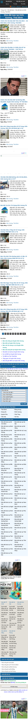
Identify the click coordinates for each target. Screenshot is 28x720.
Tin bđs (15, 3)
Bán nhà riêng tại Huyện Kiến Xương (13, 341)
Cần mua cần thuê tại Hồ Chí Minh (4, 626)
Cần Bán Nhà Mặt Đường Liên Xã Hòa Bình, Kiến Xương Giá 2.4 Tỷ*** (14, 178)
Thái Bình (15, 40)
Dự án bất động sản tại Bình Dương (20, 608)
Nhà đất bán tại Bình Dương (20, 614)
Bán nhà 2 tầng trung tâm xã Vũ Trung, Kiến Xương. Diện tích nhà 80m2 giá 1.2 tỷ (14, 310)
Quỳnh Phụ (4, 414)
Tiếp (24, 333)
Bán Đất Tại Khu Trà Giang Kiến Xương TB (14, 205)
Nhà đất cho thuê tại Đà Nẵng (4, 647)
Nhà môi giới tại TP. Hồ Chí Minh (10, 664)
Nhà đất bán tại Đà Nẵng (4, 642)
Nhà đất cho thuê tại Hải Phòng (12, 647)
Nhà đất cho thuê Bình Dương (20, 620)
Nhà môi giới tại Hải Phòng (9, 671)
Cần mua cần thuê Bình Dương (20, 626)
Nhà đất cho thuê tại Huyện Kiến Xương (13, 352)
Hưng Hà (3, 412)
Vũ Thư (17, 416)
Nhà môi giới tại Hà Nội (8, 662)
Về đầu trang (13, 686)
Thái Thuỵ (17, 414)
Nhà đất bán (9, 1)
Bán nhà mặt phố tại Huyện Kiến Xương (14, 349)
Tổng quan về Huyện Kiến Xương (11, 358)
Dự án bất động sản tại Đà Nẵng (4, 637)
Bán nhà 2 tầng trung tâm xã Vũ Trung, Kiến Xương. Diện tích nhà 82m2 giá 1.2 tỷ (14, 127)
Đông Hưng (18, 409)
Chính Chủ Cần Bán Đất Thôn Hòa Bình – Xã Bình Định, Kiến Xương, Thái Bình (14, 22)
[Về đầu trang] (26, 718)
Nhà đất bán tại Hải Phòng (13, 642)
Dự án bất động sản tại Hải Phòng (12, 637)
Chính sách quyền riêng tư (16, 692)
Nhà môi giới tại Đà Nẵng (8, 669)
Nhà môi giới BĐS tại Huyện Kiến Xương (13, 360)
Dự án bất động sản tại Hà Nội (12, 608)
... (20, 333)
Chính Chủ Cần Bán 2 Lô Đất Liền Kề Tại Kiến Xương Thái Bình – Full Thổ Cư (13, 48)
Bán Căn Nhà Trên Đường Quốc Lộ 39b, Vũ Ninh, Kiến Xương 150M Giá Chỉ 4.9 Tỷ (14, 257)
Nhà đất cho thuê (20, 1)
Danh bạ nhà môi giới (8, 659)
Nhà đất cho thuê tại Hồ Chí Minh (4, 620)
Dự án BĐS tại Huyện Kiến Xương (12, 354)
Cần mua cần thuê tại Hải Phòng (12, 653)
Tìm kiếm (23, 3)
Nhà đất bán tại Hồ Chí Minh (4, 614)
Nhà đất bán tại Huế (6, 540)
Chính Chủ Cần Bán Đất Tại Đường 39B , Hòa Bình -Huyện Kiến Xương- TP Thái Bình (14, 101)
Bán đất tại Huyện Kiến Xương (11, 343)
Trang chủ (3, 10)
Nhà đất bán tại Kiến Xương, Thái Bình (17, 368)
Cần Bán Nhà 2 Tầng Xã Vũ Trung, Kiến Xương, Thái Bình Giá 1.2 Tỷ (12, 231)
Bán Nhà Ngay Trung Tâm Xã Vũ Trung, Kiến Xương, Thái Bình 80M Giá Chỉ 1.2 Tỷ (14, 284)
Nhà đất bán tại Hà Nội (12, 613)
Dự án (7, 4)
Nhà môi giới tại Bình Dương (9, 667)
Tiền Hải (3, 416)
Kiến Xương (9, 40)
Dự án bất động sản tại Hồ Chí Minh (4, 608)
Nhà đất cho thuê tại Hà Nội (12, 618)
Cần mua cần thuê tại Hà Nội (12, 625)
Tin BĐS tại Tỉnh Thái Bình (10, 356)
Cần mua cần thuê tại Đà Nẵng (4, 653)
